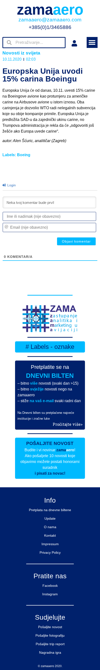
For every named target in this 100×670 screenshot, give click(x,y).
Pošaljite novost (50, 627)
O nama (50, 527)
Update (50, 518)
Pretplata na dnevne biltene (50, 510)
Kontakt (50, 535)
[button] (92, 42)
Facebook (50, 586)
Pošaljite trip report (50, 644)
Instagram (50, 594)
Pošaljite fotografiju (50, 635)
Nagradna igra (50, 652)
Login (11, 185)
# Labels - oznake (49, 346)
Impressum (50, 544)
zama (50, 9)
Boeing (23, 155)
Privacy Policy (50, 552)
